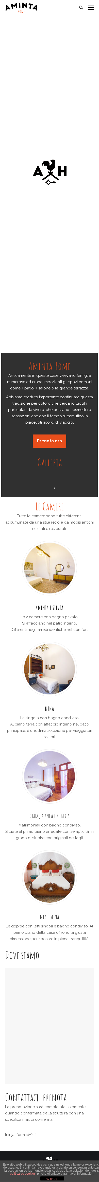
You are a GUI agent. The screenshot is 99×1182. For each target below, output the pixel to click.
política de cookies (23, 1173)
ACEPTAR (52, 1178)
